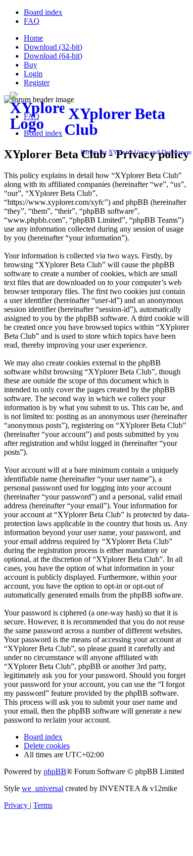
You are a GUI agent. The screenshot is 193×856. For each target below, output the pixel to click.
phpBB (55, 771)
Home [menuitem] (33, 38)
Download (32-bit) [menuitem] (53, 47)
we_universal (42, 788)
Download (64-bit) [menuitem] (53, 56)
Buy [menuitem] (30, 65)
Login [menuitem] (33, 73)
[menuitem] (43, 12)
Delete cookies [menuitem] (47, 745)
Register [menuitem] (36, 82)
